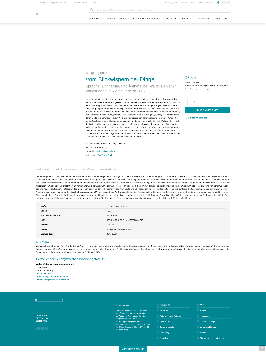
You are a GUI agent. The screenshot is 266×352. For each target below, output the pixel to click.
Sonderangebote (167, 327)
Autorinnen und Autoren (170, 316)
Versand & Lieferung (208, 327)
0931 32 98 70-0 (43, 273)
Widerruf (204, 332)
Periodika (164, 310)
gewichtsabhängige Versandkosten (208, 89)
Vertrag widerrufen (133, 348)
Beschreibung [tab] (42, 169)
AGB (202, 305)
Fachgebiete (165, 305)
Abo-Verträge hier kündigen (212, 338)
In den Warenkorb (207, 109)
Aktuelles (164, 338)
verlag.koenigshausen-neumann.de (52, 279)
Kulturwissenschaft (106, 151)
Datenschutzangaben (209, 321)
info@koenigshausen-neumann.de (52, 276)
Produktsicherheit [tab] (108, 169)
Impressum (204, 316)
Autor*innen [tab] (88, 169)
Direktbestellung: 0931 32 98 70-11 (53, 2)
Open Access (165, 321)
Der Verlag (164, 332)
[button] (196, 117)
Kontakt (203, 310)
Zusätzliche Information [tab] (65, 169)
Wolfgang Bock (105, 155)
